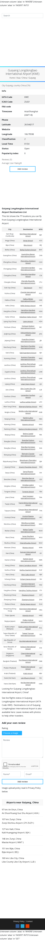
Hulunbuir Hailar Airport (28, 317)
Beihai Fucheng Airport (28, 250)
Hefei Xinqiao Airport (28, 306)
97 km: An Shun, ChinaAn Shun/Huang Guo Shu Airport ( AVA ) (20, 811)
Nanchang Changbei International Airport (28, 347)
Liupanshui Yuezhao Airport (28, 396)
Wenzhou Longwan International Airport (28, 524)
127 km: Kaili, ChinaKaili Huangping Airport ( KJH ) (16, 831)
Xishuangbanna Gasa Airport (28, 334)
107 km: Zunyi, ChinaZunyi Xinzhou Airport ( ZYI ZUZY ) (18, 821)
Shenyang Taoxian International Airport (28, 455)
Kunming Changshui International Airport (28, 358)
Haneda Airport (28, 615)
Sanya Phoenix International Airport (28, 473)
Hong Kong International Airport (28, 610)
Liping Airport (28, 321)
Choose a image (11, 733)
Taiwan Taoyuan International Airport (28, 634)
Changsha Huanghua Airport (28, 275)
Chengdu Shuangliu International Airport (28, 282)
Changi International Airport (28, 654)
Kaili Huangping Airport (28, 353)
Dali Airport (28, 288)
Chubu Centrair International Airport (28, 621)
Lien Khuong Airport (28, 678)
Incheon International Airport (28, 648)
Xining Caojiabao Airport (28, 565)
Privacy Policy (18, 921)
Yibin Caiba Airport (28, 575)
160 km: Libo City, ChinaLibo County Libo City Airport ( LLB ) (19, 860)
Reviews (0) (7, 159)
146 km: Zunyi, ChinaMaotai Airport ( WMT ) (13, 840)
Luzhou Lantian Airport (28, 402)
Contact (29, 921)
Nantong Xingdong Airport (28, 429)
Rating (5, 728)
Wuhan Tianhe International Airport (28, 531)
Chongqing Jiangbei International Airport (28, 269)
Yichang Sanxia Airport (28, 579)
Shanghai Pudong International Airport (28, 441)
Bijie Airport (28, 245)
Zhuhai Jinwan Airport (28, 604)
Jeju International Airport (28, 641)
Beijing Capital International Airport (28, 435)
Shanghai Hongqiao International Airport (28, 448)
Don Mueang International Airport (28, 661)
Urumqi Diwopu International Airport (28, 517)
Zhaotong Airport (28, 595)
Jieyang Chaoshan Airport (28, 467)
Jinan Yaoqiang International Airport (28, 497)
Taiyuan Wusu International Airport (28, 511)
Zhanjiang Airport (28, 600)
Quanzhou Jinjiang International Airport (28, 340)
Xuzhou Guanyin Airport (28, 570)
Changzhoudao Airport (28, 543)
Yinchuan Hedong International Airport (28, 327)
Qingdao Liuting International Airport (28, 486)
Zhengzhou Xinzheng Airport (28, 262)
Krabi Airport (28, 673)
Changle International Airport (28, 293)
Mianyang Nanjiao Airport (28, 407)
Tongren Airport (28, 492)
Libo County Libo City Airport (28, 390)
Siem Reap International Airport (28, 235)
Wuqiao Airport (28, 548)
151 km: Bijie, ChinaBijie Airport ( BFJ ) (11, 850)
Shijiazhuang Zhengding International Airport (28, 461)
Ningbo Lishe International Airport (28, 412)
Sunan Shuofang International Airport (28, 537)
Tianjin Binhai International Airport (28, 504)
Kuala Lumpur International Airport (28, 628)
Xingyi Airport (28, 241)
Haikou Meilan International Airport (28, 300)
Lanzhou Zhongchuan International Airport (28, 365)
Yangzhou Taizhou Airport (28, 590)
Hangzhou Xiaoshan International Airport (28, 311)
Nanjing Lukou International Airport (28, 419)
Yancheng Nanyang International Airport (28, 585)
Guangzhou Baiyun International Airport (28, 255)
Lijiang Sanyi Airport (28, 384)
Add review (23, 168)
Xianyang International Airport (28, 553)
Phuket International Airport (28, 668)
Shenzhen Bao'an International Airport (28, 479)
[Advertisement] (22, 44)
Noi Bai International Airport (28, 684)
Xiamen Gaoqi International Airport (28, 560)
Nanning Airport (28, 424)
